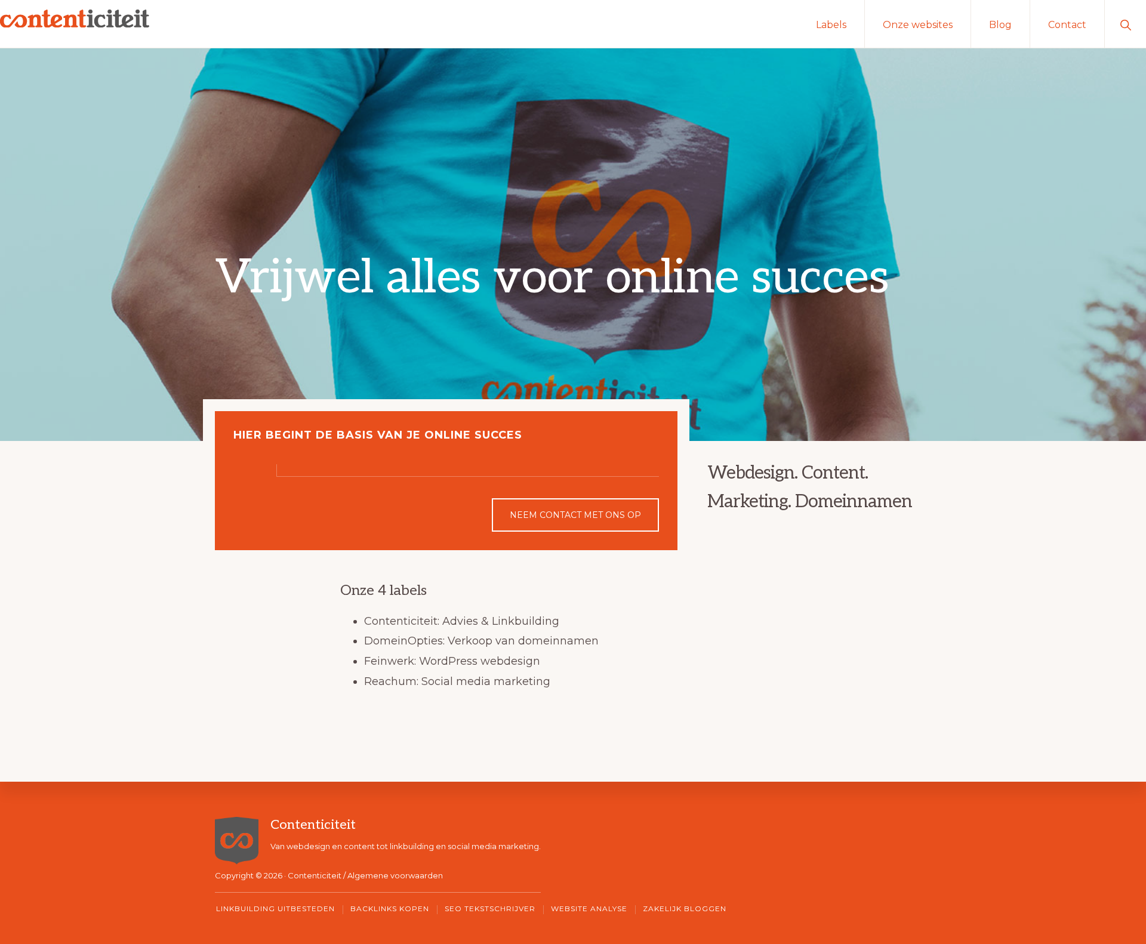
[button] (1125, 24)
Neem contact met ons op (575, 515)
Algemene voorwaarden (395, 875)
